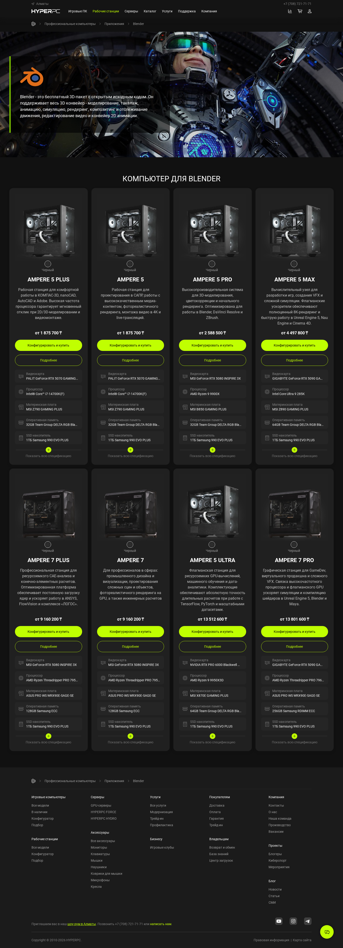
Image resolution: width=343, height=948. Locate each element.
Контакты (276, 805)
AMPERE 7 (130, 560)
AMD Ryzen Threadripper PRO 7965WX (300, 680)
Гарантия (216, 818)
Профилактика (161, 825)
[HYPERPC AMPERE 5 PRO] (212, 226)
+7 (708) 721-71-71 (298, 4)
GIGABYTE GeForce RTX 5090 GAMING (300, 378)
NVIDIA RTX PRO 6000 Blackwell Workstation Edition (228, 664)
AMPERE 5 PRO (212, 279)
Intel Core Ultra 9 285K (288, 394)
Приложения (114, 23)
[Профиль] (310, 11)
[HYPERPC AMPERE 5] (130, 226)
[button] (40, 4)
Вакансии (276, 831)
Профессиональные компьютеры (70, 23)
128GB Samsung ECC (41, 711)
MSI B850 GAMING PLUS (208, 409)
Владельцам (218, 839)
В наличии (39, 812)
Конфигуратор (43, 818)
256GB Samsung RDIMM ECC (293, 711)
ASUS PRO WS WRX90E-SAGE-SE (50, 695)
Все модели (40, 805)
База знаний (218, 854)
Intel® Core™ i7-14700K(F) (45, 394)
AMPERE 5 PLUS (49, 279)
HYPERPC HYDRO (104, 818)
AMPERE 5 (130, 279)
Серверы (97, 797)
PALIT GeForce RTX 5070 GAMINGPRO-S (55, 378)
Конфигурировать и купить (48, 345)
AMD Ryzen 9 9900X (205, 394)
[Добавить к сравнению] (79, 196)
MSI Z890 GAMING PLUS (290, 409)
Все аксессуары (103, 841)
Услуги (155, 797)
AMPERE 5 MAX (294, 279)
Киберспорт (278, 860)
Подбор (37, 825)
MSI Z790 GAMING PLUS (44, 409)
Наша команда (280, 818)
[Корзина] (300, 11)
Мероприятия (279, 867)
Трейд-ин (157, 818)
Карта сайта (302, 940)
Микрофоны (100, 880)
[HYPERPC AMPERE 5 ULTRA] (212, 507)
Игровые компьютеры (49, 797)
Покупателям (219, 797)
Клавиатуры (100, 854)
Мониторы (99, 847)
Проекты (275, 845)
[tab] (48, 264)
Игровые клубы (162, 847)
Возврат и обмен (222, 847)
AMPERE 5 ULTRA (212, 560)
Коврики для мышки (106, 873)
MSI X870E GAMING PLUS (209, 695)
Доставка (216, 805)
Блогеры (275, 854)
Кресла (96, 886)
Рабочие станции (45, 839)
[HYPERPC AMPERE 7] (130, 507)
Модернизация (161, 812)
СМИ (272, 902)
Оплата (215, 812)
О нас (273, 812)
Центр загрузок (221, 860)
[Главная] (34, 23)
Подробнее (48, 360)
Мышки (96, 860)
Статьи (274, 896)
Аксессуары (100, 832)
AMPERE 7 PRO (294, 560)
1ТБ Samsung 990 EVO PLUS (47, 440)
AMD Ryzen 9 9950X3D (207, 680)
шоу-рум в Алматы (81, 924)
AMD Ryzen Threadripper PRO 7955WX (54, 680)
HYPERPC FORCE (103, 812)
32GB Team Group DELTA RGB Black (52, 424)
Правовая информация (271, 940)
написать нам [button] (160, 924)
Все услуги (158, 805)
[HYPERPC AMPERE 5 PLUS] (48, 226)
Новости (275, 889)
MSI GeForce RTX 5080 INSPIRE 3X (215, 378)
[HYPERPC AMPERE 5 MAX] (294, 226)
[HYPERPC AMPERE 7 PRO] (294, 507)
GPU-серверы (101, 805)
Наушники (99, 867)
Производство (280, 825)
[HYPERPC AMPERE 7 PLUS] (48, 507)
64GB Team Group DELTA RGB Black (298, 424)
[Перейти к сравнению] (290, 11)
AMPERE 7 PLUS (49, 560)
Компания (276, 797)
